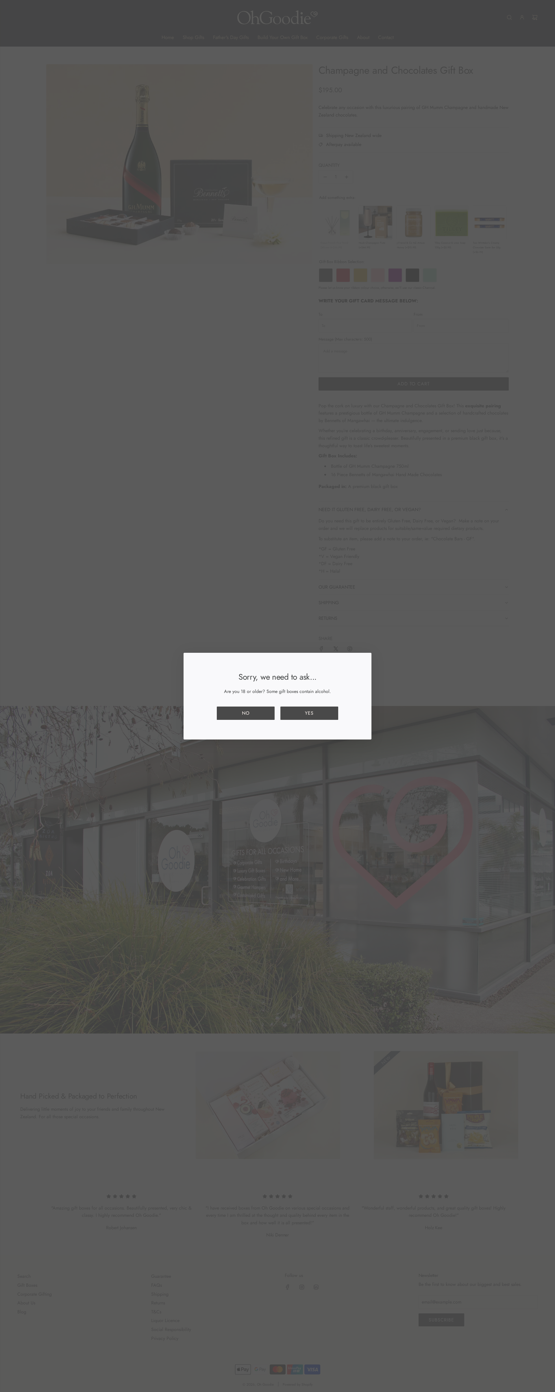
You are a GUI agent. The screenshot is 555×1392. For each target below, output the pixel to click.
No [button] (246, 713)
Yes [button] (309, 713)
